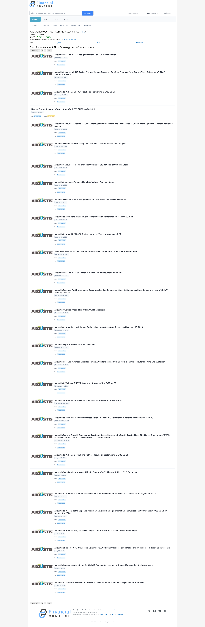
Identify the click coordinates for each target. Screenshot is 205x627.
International (75, 25)
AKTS (82, 31)
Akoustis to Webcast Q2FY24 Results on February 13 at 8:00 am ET (84, 92)
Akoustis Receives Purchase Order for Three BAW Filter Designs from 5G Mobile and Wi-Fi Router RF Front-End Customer (109, 362)
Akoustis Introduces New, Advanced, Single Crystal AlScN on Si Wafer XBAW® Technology (95, 530)
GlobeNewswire (61, 64)
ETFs (56, 19)
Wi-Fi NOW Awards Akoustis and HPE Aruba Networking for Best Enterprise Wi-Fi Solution (95, 251)
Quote (59, 43)
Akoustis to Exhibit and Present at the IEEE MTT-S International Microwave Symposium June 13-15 (99, 582)
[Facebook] (154, 613)
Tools (66, 19)
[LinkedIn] (159, 613)
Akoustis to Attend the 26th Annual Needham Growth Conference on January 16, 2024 (93, 217)
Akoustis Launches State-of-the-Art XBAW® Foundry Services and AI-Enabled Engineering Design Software (103, 565)
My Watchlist (151, 13)
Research (139, 43)
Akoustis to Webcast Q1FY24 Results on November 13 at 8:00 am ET (85, 383)
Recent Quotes (133, 13)
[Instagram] (164, 613)
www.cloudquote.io (109, 610)
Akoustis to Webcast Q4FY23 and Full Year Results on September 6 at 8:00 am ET (91, 455)
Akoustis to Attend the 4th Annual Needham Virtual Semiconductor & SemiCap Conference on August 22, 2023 (105, 493)
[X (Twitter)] (149, 613)
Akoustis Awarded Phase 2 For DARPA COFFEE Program (79, 310)
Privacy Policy (104, 614)
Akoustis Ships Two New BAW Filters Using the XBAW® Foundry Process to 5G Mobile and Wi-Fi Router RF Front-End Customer (112, 548)
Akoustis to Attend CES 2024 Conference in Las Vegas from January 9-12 (87, 234)
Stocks (46, 19)
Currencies (64, 25)
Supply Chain (51, 116)
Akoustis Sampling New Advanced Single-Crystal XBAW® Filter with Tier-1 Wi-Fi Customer (95, 472)
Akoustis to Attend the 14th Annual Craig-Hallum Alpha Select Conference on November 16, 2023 (98, 327)
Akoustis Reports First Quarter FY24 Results (74, 344)
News (55, 25)
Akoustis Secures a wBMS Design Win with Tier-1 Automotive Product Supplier (90, 143)
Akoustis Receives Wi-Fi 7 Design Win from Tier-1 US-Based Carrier (85, 55)
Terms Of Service (117, 614)
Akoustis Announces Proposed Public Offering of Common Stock (84, 182)
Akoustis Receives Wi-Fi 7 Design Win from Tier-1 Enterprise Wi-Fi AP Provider (90, 199)
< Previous (34, 50)
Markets (35, 19)
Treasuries (87, 25)
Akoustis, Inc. (62, 61)
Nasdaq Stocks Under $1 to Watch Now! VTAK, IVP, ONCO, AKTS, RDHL (63, 109)
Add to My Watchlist (70, 39)
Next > (49, 50)
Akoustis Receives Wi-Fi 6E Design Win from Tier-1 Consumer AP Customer (88, 273)
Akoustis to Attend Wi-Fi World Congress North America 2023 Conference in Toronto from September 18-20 (103, 418)
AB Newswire (37, 116)
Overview (46, 25)
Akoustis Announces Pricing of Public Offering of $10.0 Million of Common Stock (91, 165)
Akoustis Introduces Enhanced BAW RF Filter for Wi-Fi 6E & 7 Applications (88, 400)
